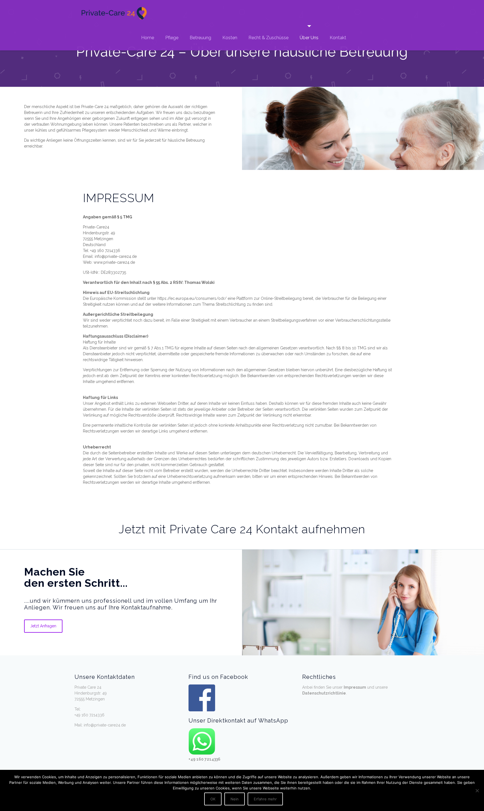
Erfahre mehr (265, 799)
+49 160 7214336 (89, 715)
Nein (235, 799)
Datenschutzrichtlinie (324, 693)
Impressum (355, 687)
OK (212, 799)
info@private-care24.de (105, 725)
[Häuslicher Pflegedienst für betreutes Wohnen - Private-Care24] (113, 12)
